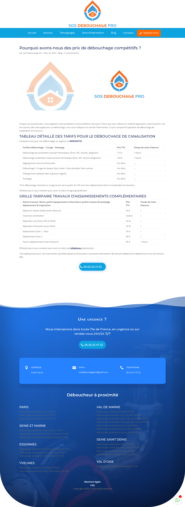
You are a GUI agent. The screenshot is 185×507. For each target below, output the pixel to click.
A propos (128, 32)
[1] (177, 501)
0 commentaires (71, 53)
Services (48, 32)
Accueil (32, 32)
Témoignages (67, 32)
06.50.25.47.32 (92, 266)
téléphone (75, 248)
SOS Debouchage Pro (32, 53)
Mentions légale (92, 481)
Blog (113, 32)
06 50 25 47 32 (93, 344)
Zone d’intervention (93, 32)
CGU (92, 485)
